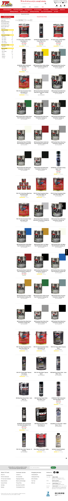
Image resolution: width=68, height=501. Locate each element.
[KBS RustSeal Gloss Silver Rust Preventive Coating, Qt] (41, 107)
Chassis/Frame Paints (5, 21)
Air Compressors (28, 9)
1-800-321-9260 (55, 476)
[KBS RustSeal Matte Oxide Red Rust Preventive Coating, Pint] (41, 133)
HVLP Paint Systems (18, 9)
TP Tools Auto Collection (6, 478)
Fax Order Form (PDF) (20, 485)
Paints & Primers (54, 9)
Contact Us (18, 474)
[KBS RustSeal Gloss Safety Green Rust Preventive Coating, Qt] (24, 107)
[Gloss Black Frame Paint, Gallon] (41, 440)
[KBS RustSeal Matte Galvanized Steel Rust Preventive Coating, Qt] (41, 209)
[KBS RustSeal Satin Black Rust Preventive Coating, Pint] (24, 158)
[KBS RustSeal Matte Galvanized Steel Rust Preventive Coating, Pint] (41, 82)
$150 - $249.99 (4, 42)
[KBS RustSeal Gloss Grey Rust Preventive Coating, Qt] (58, 56)
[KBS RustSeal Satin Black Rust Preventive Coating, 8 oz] (41, 158)
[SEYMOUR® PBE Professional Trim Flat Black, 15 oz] (24, 56)
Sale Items (4, 46)
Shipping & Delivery (20, 478)
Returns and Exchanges (20, 480)
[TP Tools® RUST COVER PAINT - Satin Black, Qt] (58, 30)
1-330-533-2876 (55, 486)
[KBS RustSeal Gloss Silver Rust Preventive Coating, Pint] (58, 133)
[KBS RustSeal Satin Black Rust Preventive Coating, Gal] (58, 82)
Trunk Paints (3, 28)
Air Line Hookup (37, 9)
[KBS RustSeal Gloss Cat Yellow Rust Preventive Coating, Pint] (24, 286)
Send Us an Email (55, 480)
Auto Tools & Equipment (46, 11)
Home (2, 14)
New (30, 6)
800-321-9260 (58, 2)
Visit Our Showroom (5, 476)
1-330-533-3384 (55, 483)
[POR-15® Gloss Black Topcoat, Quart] (41, 363)
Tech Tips (33, 480)
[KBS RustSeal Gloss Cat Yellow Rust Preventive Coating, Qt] (41, 235)
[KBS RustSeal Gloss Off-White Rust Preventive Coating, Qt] (58, 235)
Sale (43, 6)
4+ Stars (3, 32)
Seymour (3, 54)
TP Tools (3, 57)
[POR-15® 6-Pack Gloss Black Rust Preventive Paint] (24, 184)
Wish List (33, 483)
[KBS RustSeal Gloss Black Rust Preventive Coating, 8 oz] (58, 312)
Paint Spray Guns (24, 11)
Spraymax (3, 56)
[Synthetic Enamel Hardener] (58, 440)
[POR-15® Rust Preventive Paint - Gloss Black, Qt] (24, 82)
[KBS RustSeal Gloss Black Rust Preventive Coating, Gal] (58, 209)
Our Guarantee (19, 476)
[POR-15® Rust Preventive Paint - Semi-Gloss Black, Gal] (24, 337)
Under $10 (3, 36)
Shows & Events (4, 480)
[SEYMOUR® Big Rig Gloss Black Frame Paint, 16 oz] (41, 30)
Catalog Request (34, 474)
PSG (58, 495)
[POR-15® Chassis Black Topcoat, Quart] (58, 337)
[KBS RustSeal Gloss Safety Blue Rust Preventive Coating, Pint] (58, 261)
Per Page (28, 20)
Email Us (65, 2)
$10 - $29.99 (4, 38)
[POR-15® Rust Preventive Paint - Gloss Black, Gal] (41, 337)
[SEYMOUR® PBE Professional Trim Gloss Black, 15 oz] (58, 389)
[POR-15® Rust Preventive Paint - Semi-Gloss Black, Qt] (41, 184)
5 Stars (3, 31)
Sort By (16, 20)
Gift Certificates (34, 478)
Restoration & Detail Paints (15, 14)
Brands (24, 6)
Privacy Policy (18, 483)
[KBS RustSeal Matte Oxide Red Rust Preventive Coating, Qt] (24, 261)
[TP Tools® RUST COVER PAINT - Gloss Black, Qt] (24, 30)
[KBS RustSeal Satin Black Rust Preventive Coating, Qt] (58, 107)
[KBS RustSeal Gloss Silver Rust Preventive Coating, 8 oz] (41, 312)
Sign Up (53, 467)
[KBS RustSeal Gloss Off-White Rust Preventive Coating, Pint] (24, 133)
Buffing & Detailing (34, 11)
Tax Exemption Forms (20, 487)
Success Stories (4, 483)
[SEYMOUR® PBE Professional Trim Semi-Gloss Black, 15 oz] (24, 414)
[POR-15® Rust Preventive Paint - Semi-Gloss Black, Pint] (58, 184)
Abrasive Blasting (7, 9)
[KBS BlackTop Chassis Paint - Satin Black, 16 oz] (58, 363)
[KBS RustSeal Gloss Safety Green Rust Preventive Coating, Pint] (41, 286)
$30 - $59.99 (4, 39)
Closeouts (36, 6)
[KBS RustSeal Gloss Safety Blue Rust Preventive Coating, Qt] (24, 235)
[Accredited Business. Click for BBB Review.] (48, 493)
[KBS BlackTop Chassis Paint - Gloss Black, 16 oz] (41, 389)
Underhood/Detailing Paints (6, 18)
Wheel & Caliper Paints (5, 26)
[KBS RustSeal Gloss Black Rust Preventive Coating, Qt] (41, 261)
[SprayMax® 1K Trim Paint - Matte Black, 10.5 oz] (58, 414)
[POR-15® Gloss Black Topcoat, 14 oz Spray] (24, 440)
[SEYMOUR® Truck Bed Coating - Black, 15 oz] (58, 158)
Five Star (3, 49)
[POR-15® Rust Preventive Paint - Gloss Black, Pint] (24, 209)
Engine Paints (3, 20)
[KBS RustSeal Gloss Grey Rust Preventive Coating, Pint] (58, 286)
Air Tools (56, 11)
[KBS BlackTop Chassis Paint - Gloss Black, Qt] (41, 414)
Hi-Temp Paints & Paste (5, 25)
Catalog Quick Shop (35, 476)
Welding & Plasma (14, 11)
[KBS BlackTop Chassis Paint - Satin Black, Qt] (24, 389)
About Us (3, 474)
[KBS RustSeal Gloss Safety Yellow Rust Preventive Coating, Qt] (41, 56)
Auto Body (46, 9)
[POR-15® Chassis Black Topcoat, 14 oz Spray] (24, 363)
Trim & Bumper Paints (5, 23)
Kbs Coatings (4, 51)
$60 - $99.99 (4, 41)
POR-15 (3, 52)
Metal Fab (62, 9)
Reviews (2, 487)
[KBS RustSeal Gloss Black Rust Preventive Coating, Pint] (24, 312)
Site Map (2, 485)
